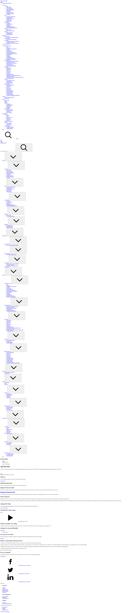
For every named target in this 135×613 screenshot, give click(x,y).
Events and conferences (8, 121)
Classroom (6, 66)
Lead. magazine (9, 112)
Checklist (8, 106)
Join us (1, 473)
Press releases (7, 100)
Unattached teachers (10, 94)
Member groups (7, 351)
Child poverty (9, 67)
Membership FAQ (10, 32)
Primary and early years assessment (12, 41)
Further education (10, 92)
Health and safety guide (11, 62)
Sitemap (4, 608)
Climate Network (9, 128)
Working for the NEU (10, 13)
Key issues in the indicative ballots (12, 37)
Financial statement (10, 12)
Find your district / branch (7, 603)
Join (3, 129)
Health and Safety (8, 60)
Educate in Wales (9, 110)
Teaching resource (10, 104)
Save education (7, 36)
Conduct (8, 55)
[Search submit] (24, 147)
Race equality (9, 81)
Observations (9, 69)
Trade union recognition (11, 58)
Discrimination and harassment (12, 53)
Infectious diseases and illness (12, 63)
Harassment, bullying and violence (12, 61)
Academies (8, 56)
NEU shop (4, 592)
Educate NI (9, 111)
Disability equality (10, 82)
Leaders (8, 86)
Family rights (9, 50)
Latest (4, 99)
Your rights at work (8, 45)
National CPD (7, 98)
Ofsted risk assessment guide (11, 39)
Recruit (6, 122)
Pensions (8, 47)
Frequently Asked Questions (8, 506)
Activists (6, 114)
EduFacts (8, 120)
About (4, 160)
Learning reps (9, 19)
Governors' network (10, 127)
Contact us (8, 14)
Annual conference (10, 8)
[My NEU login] (0, 139)
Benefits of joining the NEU (7, 492)
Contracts (8, 49)
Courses (4, 96)
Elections (8, 118)
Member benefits (9, 33)
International (7, 22)
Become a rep (9, 21)
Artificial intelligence (10, 74)
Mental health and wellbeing (11, 65)
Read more (2, 538)
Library (6, 392)
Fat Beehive (8, 611)
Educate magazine (10, 109)
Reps (5, 15)
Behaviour (8, 68)
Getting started (9, 442)
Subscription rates (10, 34)
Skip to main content (3, 0)
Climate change (9, 309)
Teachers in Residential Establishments (13, 95)
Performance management (11, 52)
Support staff (9, 89)
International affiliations (11, 26)
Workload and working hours (12, 48)
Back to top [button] (2, 583)
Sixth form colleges (10, 91)
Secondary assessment (10, 42)
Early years (8, 88)
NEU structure (9, 7)
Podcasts (6, 102)
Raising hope (9, 25)
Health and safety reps (10, 18)
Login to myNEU (5, 596)
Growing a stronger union (11, 16)
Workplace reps (9, 17)
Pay (7, 46)
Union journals (7, 108)
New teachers (9, 85)
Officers (8, 115)
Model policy (9, 105)
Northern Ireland (5, 589)
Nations (6, 28)
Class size (8, 72)
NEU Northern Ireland (10, 30)
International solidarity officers (12, 27)
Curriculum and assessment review (12, 43)
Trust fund (8, 11)
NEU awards (9, 119)
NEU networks (7, 125)
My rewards (5, 597)
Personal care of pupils (10, 76)
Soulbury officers (9, 93)
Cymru (4, 588)
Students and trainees (10, 84)
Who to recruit (9, 443)
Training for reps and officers (9, 97)
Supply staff (9, 87)
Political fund (9, 10)
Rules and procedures (10, 9)
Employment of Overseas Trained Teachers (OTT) (15, 77)
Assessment (7, 40)
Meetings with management (11, 59)
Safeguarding (9, 71)
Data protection (9, 54)
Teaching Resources (10, 78)
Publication (8, 393)
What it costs (2, 530)
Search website (2, 151)
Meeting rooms (5, 590)
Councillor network (10, 126)
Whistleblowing (9, 57)
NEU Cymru (9, 29)
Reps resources (9, 20)
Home (4, 461)
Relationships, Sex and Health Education (13, 75)
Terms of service (5, 609)
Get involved (5, 113)
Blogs (6, 101)
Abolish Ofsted (7, 38)
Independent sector (10, 90)
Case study (8, 124)
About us (6, 5)
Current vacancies (5, 591)
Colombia (8, 23)
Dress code (8, 73)
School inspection (10, 51)
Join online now (3, 556)
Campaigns (4, 35)
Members (6, 31)
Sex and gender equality (11, 80)
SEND (8, 70)
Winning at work (9, 117)
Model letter (9, 107)
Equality (6, 79)
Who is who (9, 6)
